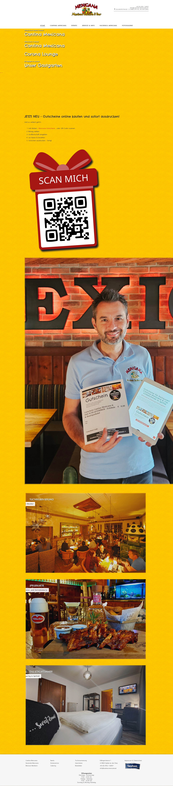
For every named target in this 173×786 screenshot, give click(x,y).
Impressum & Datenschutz (133, 760)
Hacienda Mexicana (108, 25)
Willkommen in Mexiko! (31, 41)
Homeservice (54, 763)
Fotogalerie (127, 25)
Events (74, 25)
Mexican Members (32, 766)
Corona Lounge (41, 54)
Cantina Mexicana (58, 25)
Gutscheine (78, 763)
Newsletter (78, 766)
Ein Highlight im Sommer (31, 61)
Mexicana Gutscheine (47, 128)
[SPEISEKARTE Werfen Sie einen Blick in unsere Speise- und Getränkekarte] (85, 659)
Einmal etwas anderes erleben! (34, 30)
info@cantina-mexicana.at (139, 8)
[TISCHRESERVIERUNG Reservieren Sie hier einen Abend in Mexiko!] (85, 573)
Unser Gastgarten (43, 65)
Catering (53, 766)
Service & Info (88, 25)
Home (42, 25)
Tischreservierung (81, 760)
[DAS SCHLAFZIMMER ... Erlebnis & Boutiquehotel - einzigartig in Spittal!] (85, 745)
